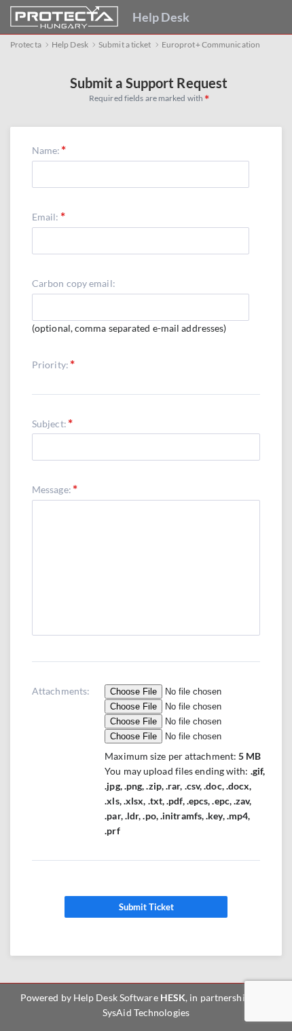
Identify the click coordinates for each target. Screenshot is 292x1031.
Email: (45, 216)
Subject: (49, 423)
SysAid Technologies (146, 1012)
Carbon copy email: (73, 283)
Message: (51, 489)
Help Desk (160, 16)
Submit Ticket (146, 906)
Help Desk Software (115, 997)
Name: (46, 150)
